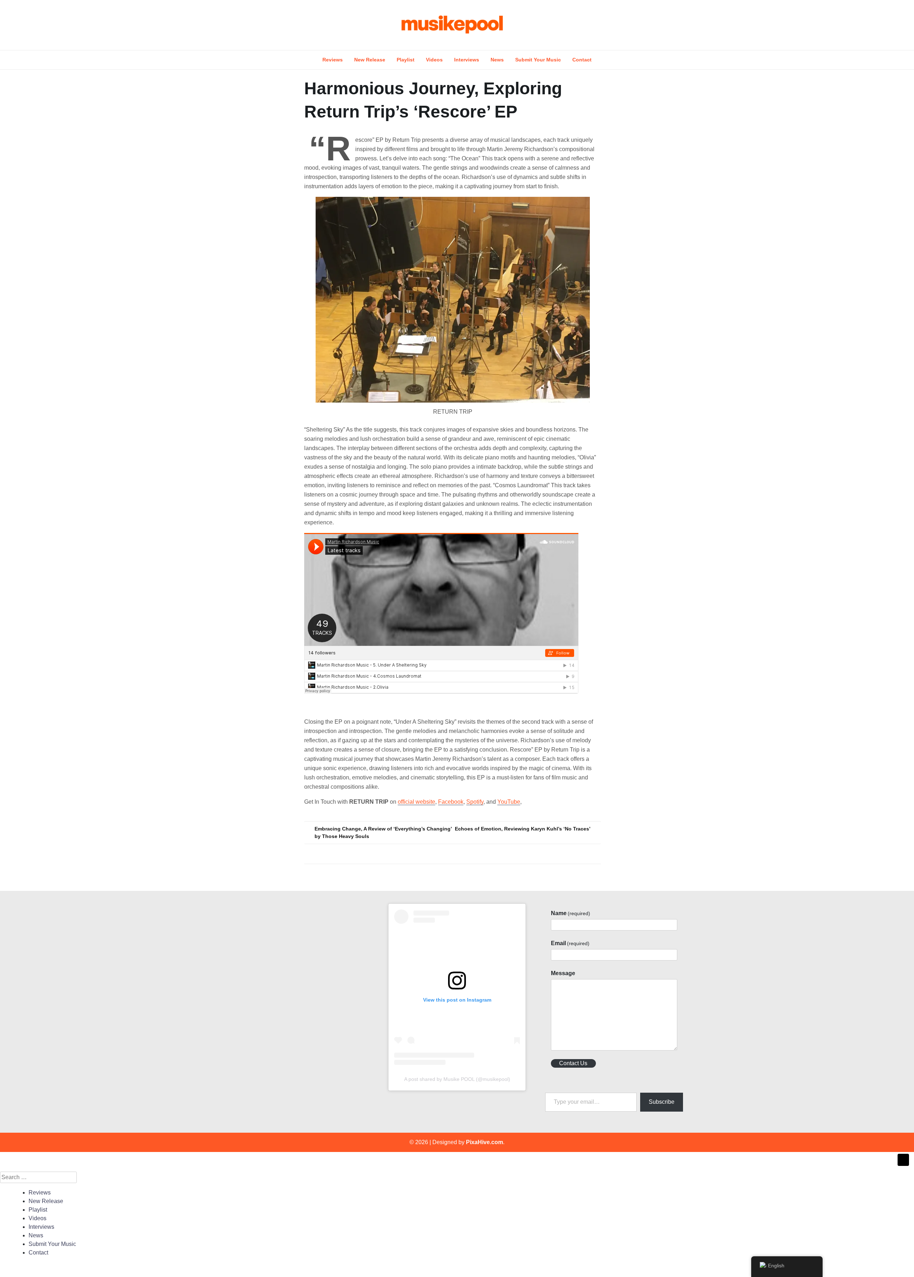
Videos (434, 60)
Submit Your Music (538, 60)
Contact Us (573, 1063)
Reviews (332, 60)
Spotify (474, 802)
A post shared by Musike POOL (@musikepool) (457, 1079)
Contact (582, 60)
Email (570, 943)
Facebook (450, 802)
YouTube (508, 802)
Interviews (466, 60)
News (497, 60)
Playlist (406, 60)
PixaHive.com (484, 1142)
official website (416, 802)
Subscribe (661, 1102)
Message (563, 973)
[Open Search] (686, 25)
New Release (369, 60)
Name (570, 913)
